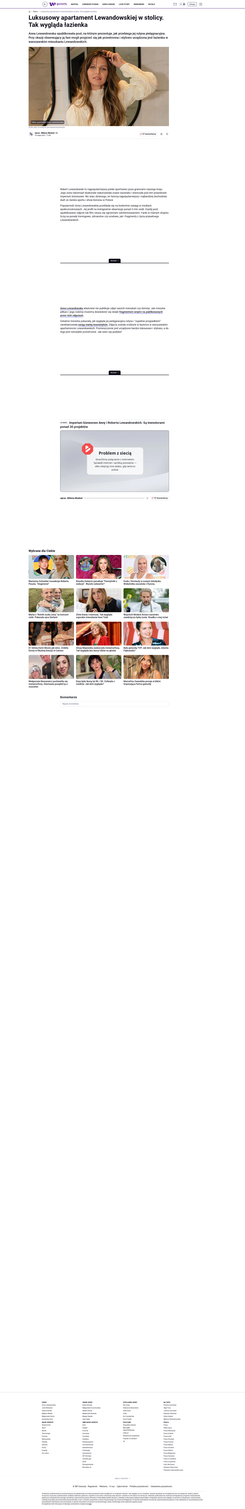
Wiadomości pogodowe (131, 1436)
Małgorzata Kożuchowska (91, 1408)
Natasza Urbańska (170, 1413)
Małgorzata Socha (48, 1416)
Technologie (46, 1433)
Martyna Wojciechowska (172, 1419)
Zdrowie (44, 1445)
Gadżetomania (87, 1447)
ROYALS (151, 4)
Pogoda (44, 1450)
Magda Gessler (87, 1416)
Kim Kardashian (128, 1416)
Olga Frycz (167, 1408)
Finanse (44, 1436)
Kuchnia (85, 1431)
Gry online (45, 1453)
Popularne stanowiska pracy (173, 1470)
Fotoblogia (86, 1450)
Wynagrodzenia (87, 1464)
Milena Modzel (48, 133)
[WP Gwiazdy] (60, 4)
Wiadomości (46, 1425)
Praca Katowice (169, 1456)
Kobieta (44, 1442)
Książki (84, 1428)
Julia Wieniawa (47, 1408)
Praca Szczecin (169, 1447)
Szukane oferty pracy (171, 1467)
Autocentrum (86, 1453)
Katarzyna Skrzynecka (130, 1408)
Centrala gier (86, 1459)
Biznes (44, 1431)
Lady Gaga (86, 1419)
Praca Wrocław (169, 1439)
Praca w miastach (170, 1459)
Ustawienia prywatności (161, 1486)
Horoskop (85, 1433)
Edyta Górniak (87, 1405)
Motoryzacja (46, 1439)
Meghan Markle (47, 1413)
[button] (182, 4)
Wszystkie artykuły (129, 1425)
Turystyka (85, 1436)
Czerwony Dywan (90, 4)
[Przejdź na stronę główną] (45, 6)
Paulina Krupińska (170, 1405)
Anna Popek (127, 1419)
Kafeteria (85, 1439)
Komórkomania (87, 1445)
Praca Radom (168, 1445)
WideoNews (139, 4)
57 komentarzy (149, 134)
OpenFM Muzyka (128, 1430)
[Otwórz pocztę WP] (175, 4)
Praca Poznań (168, 1442)
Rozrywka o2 (86, 1467)
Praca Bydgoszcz (169, 1453)
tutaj (89, 1504)
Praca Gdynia (168, 1450)
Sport (44, 1428)
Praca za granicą (169, 1462)
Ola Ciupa (126, 1405)
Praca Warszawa (169, 1431)
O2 (124, 1441)
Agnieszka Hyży (47, 1419)
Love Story (124, 4)
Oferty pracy (168, 1428)
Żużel (84, 1462)
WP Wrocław (86, 1456)
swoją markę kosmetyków (93, 324)
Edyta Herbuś (168, 1416)
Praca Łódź (167, 1436)
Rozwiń (114, 261)
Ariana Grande (47, 1411)
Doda (125, 1413)
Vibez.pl (125, 1433)
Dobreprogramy (87, 1442)
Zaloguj (192, 4)
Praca (44, 1447)
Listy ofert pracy (169, 1464)
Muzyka (74, 4)
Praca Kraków (168, 1433)
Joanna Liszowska (170, 1411)
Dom (84, 1425)
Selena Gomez (87, 1411)
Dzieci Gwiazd (108, 4)
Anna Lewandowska (71, 308)
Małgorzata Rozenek (89, 1413)
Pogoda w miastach (130, 1438)
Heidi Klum (127, 1411)
